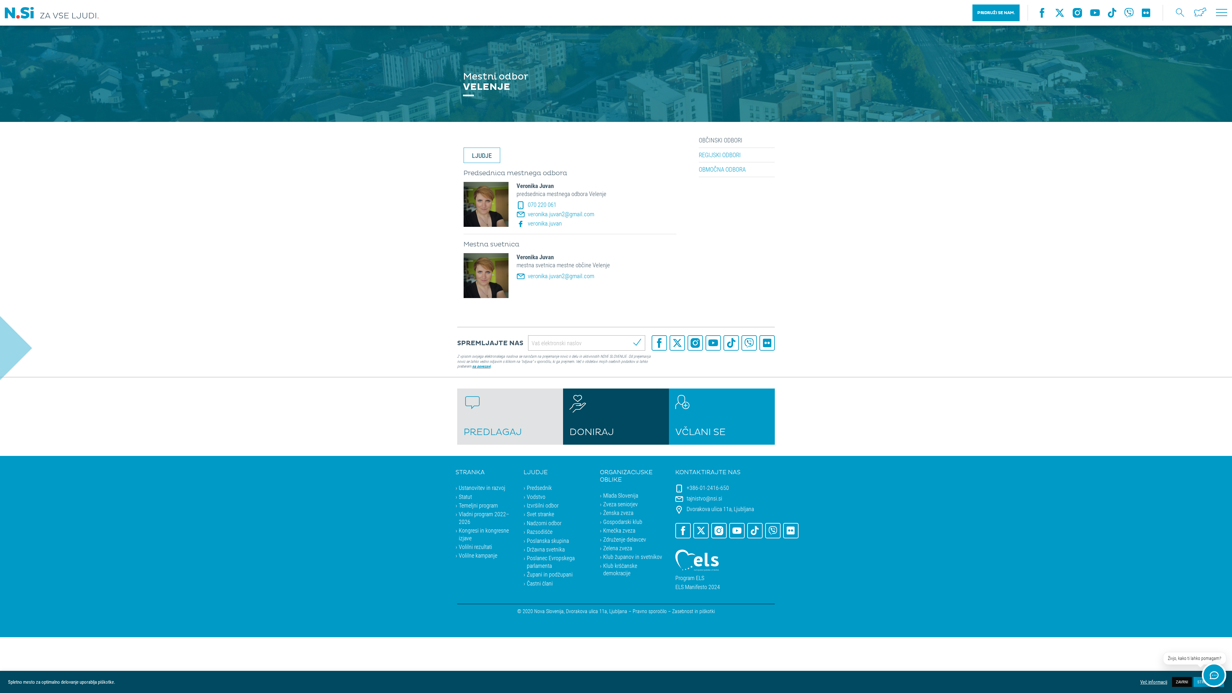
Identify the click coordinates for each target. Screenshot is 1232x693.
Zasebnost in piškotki (693, 611)
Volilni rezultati (475, 547)
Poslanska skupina (548, 540)
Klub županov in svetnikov (632, 556)
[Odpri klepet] (1214, 675)
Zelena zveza (617, 548)
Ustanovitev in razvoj (482, 488)
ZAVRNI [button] (1182, 682)
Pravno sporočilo (650, 611)
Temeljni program (478, 505)
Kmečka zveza (619, 530)
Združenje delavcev (624, 539)
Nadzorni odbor (544, 523)
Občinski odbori (720, 140)
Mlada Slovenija (620, 495)
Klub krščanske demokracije (620, 569)
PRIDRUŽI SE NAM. (996, 12)
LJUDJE (482, 155)
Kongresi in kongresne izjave (484, 534)
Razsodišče (539, 531)
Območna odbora (722, 169)
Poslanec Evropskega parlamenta (551, 561)
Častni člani (540, 583)
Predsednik (539, 488)
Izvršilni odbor (543, 505)
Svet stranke (540, 514)
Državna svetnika (546, 549)
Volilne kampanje (478, 555)
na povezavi (481, 366)
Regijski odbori (720, 155)
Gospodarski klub (622, 522)
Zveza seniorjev (620, 504)
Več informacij (1153, 682)
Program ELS (689, 578)
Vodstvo (536, 497)
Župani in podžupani (550, 574)
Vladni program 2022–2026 (484, 517)
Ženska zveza (618, 513)
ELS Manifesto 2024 (697, 587)
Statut (465, 497)
